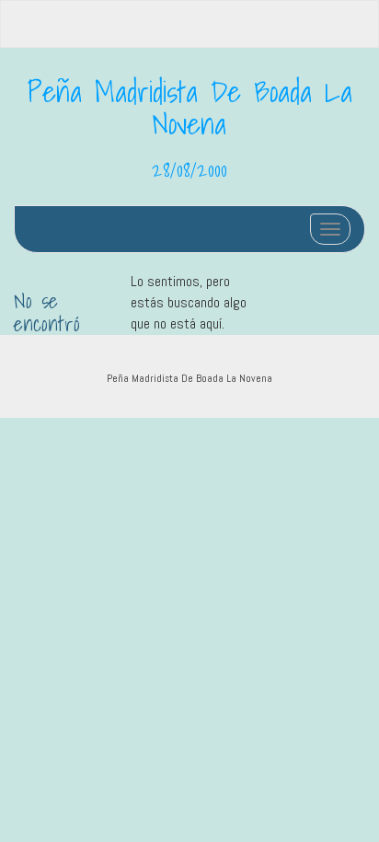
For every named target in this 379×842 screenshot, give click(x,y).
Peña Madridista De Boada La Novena (190, 107)
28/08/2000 (189, 169)
